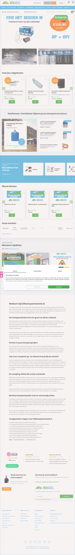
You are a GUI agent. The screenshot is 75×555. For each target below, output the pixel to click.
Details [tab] (60, 271)
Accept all (59, 287)
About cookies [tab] (37, 271)
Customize (37, 287)
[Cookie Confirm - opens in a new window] (63, 267)
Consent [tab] (15, 271)
